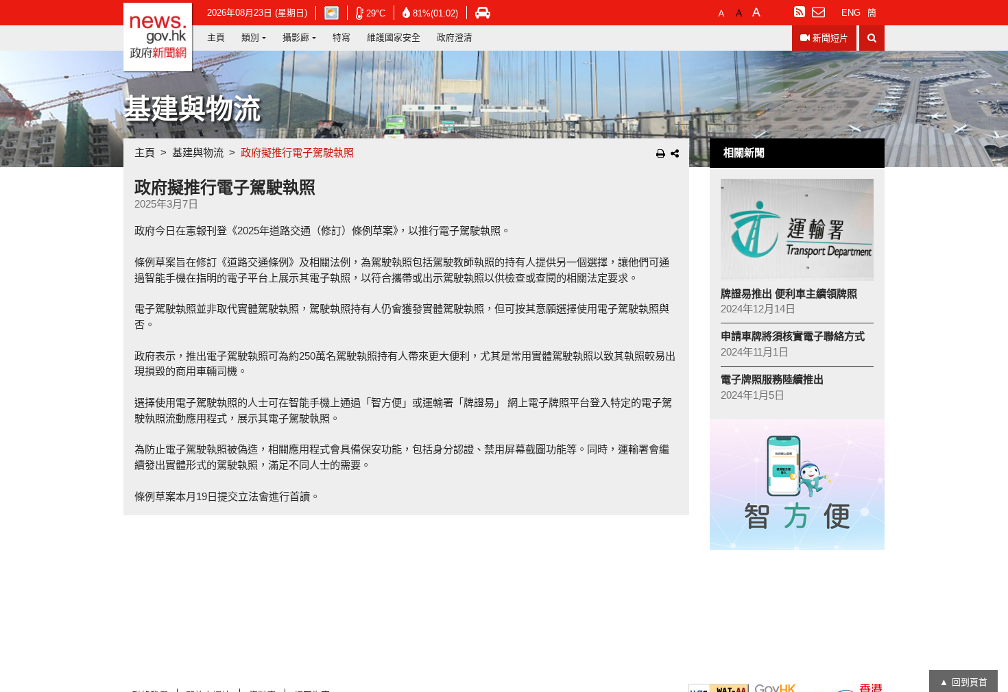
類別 (250, 37)
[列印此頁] (660, 153)
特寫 (341, 37)
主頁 (216, 37)
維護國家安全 (393, 37)
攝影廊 (296, 37)
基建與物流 (198, 152)
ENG (851, 13)
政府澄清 (454, 37)
